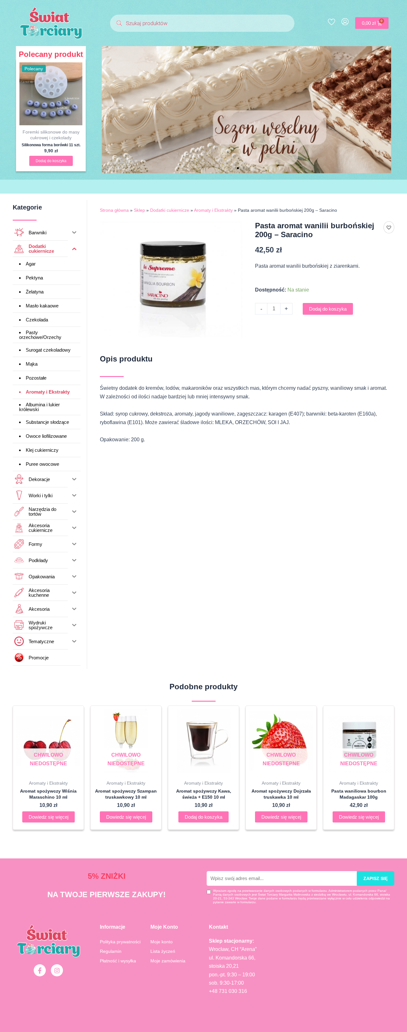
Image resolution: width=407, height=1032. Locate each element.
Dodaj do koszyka (328, 309)
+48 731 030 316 (228, 991)
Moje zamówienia (167, 960)
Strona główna (114, 210)
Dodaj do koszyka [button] (51, 161)
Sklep (139, 210)
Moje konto (161, 941)
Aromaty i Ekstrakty (213, 210)
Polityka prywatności (120, 941)
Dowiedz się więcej (48, 817)
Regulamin (110, 951)
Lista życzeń (162, 951)
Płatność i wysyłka (118, 960)
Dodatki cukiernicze (169, 210)
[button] (238, 168)
